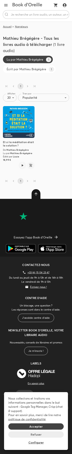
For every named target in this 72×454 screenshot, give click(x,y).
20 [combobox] (9, 97)
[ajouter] (31, 165)
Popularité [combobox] (30, 97)
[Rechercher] (7, 14)
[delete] (36, 194)
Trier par (27, 93)
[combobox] (36, 14)
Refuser (36, 434)
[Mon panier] (55, 5)
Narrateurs (21, 26)
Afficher (11, 93)
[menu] (5, 5)
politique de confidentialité (27, 419)
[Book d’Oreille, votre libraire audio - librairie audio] (27, 5)
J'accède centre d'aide (36, 317)
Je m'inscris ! (35, 351)
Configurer (36, 442)
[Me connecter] (64, 5)
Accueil (7, 26)
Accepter (36, 426)
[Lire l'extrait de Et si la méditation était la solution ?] (22, 165)
